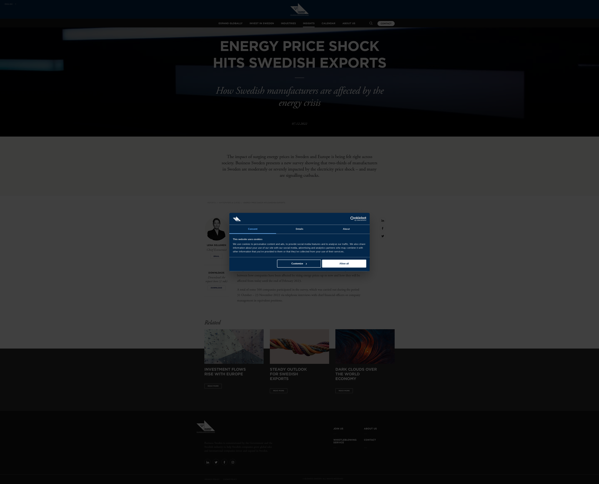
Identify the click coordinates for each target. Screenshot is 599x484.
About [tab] (346, 229)
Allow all (344, 263)
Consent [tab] (252, 229)
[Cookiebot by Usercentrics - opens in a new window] (352, 218)
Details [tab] (299, 229)
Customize (297, 263)
